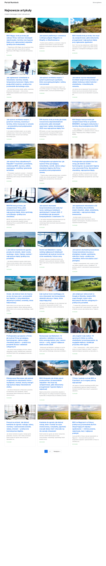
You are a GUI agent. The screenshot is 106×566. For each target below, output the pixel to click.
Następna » (57, 451)
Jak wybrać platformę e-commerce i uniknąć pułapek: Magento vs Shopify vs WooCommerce (52, 38)
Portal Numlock (12, 2)
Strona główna (97, 2)
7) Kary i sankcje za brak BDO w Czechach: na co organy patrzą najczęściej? (84, 380)
